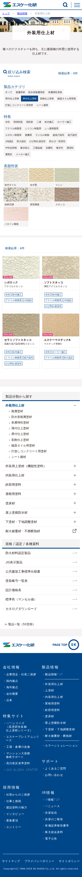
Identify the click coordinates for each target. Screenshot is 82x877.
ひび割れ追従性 (37, 141)
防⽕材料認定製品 (18, 553)
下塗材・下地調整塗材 (21, 522)
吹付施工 (49, 121)
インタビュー (15, 814)
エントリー (13, 827)
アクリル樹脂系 (13, 128)
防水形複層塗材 (36, 92)
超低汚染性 (58, 134)
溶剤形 (29, 121)
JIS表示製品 (13, 562)
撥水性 (59, 147)
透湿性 (70, 147)
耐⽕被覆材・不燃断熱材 (22, 531)
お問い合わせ (54, 775)
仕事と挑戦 (13, 801)
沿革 (9, 700)
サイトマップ (11, 861)
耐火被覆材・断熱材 (58, 735)
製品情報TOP (54, 674)
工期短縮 (37, 147)
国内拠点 (12, 680)
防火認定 (21, 141)
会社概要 (12, 693)
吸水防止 (25, 147)
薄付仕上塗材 (12, 98)
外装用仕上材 (14, 405)
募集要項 (12, 820)
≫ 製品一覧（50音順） (20, 624)
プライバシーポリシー (40, 861)
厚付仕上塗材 (30, 98)
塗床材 (10, 503)
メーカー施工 (23, 154)
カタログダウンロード (21, 609)
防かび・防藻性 (57, 141)
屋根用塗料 (13, 494)
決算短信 (51, 812)
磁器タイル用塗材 (66, 98)
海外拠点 (12, 687)
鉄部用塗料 (13, 484)
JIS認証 (9, 141)
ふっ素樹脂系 (51, 128)
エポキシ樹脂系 (13, 134)
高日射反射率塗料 (18, 763)
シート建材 (42, 105)
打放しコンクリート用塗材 (19, 105)
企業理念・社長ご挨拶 (21, 674)
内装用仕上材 (14, 475)
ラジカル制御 (42, 134)
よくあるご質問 (55, 768)
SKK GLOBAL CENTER (22, 769)
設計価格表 (13, 590)
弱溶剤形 (18, 121)
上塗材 (49, 690)
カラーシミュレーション (61, 745)
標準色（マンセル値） (21, 599)
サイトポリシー (69, 861)
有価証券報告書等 (57, 825)
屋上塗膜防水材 (16, 512)
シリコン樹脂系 (33, 128)
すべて (8, 92)
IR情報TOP (52, 799)
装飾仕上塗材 (47, 98)
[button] (65, 4)
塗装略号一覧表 (16, 581)
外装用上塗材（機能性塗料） (25, 466)
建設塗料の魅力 (16, 807)
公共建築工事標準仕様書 (22, 571)
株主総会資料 (54, 832)
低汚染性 (72, 134)
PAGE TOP (65, 644)
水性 (7, 121)
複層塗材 (20, 92)
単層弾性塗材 (55, 92)
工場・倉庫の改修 (18, 746)
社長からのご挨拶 (18, 794)
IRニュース (52, 806)
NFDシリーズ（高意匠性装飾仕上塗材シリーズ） (19, 727)
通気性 (8, 154)
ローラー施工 (64, 121)
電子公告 (51, 838)
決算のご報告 (54, 819)
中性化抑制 (11, 147)
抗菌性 (49, 147)
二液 (39, 121)
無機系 (28, 134)
